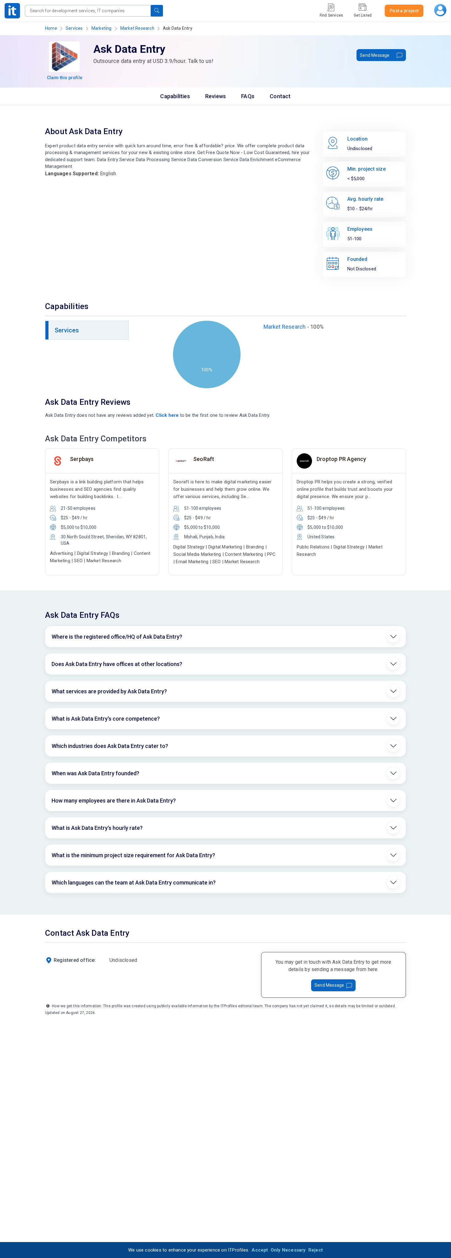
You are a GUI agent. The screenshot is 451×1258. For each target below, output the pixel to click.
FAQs (247, 96)
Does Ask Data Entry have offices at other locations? (117, 664)
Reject (315, 1250)
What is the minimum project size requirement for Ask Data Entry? (133, 855)
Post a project (404, 10)
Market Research (137, 28)
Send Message (374, 55)
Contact (280, 96)
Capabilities (175, 96)
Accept (260, 1250)
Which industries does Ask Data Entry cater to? (110, 746)
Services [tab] (67, 330)
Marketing (101, 28)
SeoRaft (203, 459)
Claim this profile (65, 77)
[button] (157, 11)
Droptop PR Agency (341, 459)
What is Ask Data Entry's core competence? (106, 718)
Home (51, 28)
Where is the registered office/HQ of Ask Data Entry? (117, 636)
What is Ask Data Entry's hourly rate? (97, 828)
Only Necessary (288, 1250)
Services (74, 28)
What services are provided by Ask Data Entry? (109, 691)
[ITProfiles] (12, 10)
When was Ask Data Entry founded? (95, 773)
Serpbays (82, 459)
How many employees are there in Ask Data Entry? (114, 800)
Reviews (215, 96)
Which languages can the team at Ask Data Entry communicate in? (134, 882)
